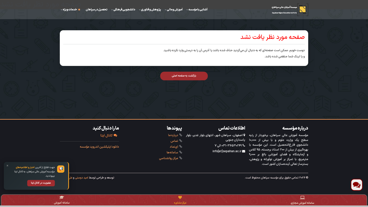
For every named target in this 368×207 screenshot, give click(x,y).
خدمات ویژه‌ (70, 9)
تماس (174, 141)
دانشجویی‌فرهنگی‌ (124, 9)
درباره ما (173, 135)
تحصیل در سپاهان (97, 9)
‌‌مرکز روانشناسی (168, 158)
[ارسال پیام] (357, 185)
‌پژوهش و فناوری (151, 9)
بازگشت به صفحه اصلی (184, 76)
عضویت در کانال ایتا (41, 183)
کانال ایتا (106, 135)
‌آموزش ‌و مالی (175, 9)
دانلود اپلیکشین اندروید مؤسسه (99, 147)
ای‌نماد (174, 147)
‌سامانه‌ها (172, 152)
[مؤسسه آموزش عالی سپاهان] (290, 9)
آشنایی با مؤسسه (198, 9)
